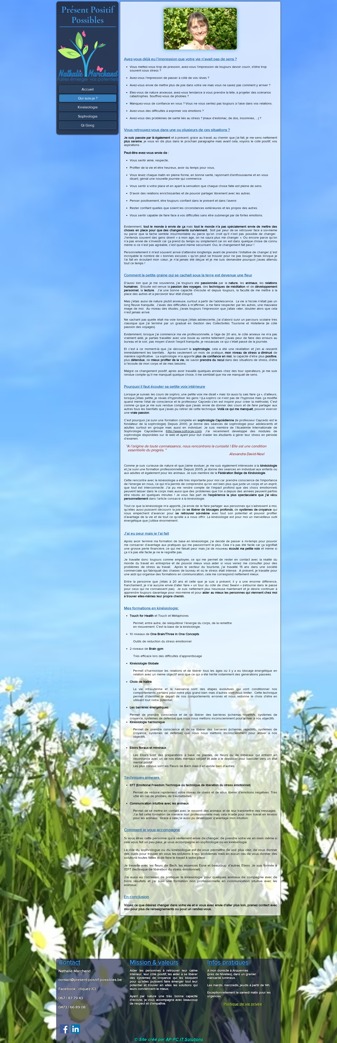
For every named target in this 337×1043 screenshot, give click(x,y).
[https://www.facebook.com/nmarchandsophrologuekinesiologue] (64, 1028)
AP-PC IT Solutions (184, 1039)
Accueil (88, 89)
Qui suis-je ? (87, 98)
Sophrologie (87, 116)
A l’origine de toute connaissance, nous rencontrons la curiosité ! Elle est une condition (196, 446)
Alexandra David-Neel (246, 454)
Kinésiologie (88, 107)
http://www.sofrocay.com (183, 431)
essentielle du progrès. (144, 450)
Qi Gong (87, 125)
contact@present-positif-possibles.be (90, 979)
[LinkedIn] (75, 1028)
